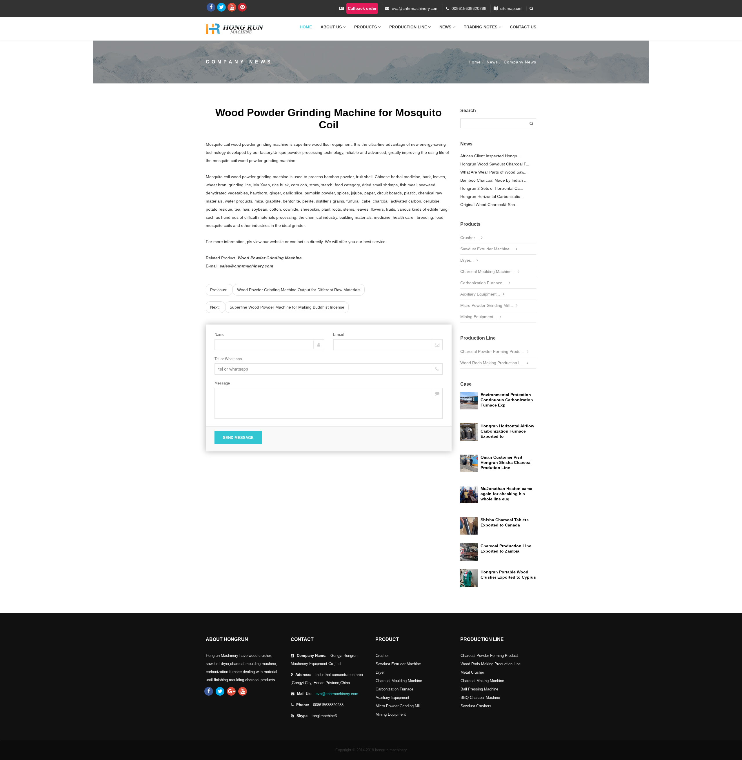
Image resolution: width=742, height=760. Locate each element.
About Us (332, 27)
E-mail (338, 334)
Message (222, 383)
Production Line (408, 27)
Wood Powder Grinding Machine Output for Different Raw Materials (298, 289)
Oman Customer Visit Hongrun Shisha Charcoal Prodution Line (506, 462)
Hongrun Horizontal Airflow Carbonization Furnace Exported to (507, 431)
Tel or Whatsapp (228, 359)
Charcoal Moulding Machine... (487, 271)
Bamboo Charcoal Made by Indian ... (494, 180)
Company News (520, 62)
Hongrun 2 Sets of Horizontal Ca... (491, 188)
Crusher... (469, 237)
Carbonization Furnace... (483, 282)
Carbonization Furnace (394, 689)
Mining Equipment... (478, 316)
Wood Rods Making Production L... (492, 362)
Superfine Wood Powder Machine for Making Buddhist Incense (287, 307)
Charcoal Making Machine (482, 681)
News (445, 27)
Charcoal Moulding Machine (399, 681)
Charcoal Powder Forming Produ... (492, 351)
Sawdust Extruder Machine (398, 664)
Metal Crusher (472, 672)
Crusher (382, 656)
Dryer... (467, 260)
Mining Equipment (391, 714)
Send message (238, 437)
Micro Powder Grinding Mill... (486, 305)
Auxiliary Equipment (392, 698)
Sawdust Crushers (476, 706)
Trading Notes (481, 27)
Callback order (362, 8)
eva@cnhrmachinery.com (415, 8)
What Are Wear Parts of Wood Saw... (494, 172)
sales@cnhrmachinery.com (246, 266)
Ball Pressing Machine (479, 689)
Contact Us (523, 27)
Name (219, 334)
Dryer (380, 672)
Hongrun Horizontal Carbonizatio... (492, 196)
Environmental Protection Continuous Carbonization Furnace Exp (507, 399)
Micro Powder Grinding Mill (398, 706)
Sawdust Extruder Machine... (486, 249)
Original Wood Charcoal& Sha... (489, 204)
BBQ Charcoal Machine (480, 698)
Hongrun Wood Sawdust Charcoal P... (494, 164)
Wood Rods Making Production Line (491, 664)
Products (366, 27)
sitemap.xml (511, 8)
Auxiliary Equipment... (480, 294)
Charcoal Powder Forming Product (489, 656)
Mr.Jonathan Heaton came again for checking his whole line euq (506, 493)
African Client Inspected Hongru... (491, 156)
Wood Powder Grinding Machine (270, 258)
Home (306, 27)
